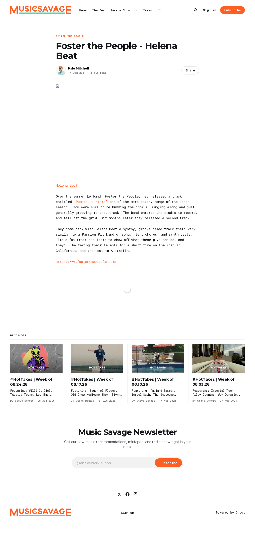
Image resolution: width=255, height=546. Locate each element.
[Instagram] (135, 494)
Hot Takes (144, 10)
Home (82, 10)
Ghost (240, 512)
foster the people (70, 36)
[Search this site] (195, 10)
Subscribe (232, 10)
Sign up (127, 513)
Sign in (209, 10)
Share (190, 70)
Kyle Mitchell (78, 68)
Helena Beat (66, 185)
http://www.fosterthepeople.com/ (86, 261)
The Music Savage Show (111, 10)
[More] (159, 10)
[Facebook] (127, 494)
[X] (120, 494)
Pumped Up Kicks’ (91, 201)
